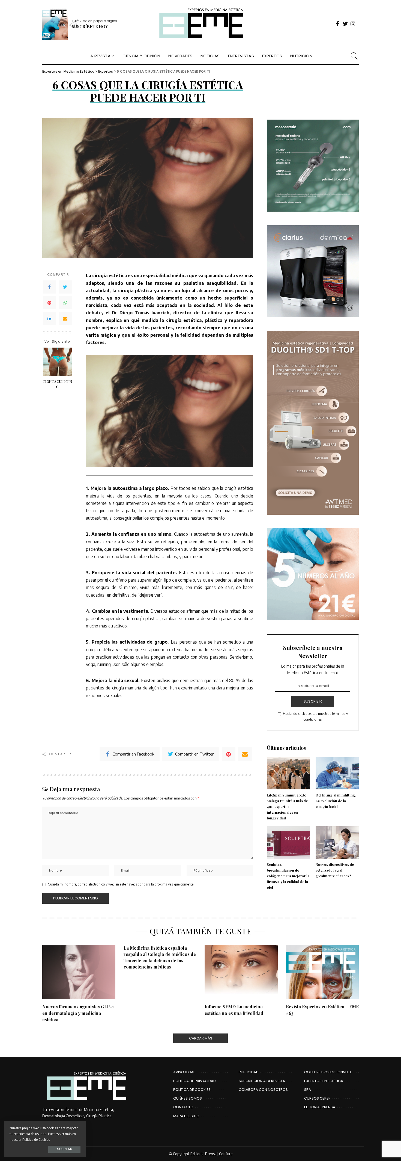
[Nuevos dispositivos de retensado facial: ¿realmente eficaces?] (337, 842)
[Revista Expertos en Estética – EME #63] (322, 972)
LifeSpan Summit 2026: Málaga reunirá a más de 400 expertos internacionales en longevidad (287, 806)
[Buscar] (354, 56)
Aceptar (64, 1149)
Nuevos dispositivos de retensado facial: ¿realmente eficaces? (335, 870)
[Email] (65, 318)
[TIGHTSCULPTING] (57, 362)
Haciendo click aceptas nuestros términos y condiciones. (315, 716)
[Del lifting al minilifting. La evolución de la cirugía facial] (337, 773)
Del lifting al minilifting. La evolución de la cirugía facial (336, 801)
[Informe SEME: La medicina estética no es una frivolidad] (241, 972)
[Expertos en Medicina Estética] (200, 23)
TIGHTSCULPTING (57, 384)
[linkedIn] (49, 318)
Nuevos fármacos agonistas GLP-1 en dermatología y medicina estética (78, 1013)
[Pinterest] (49, 302)
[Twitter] (65, 287)
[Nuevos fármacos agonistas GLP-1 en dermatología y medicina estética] (78, 972)
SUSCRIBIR (313, 701)
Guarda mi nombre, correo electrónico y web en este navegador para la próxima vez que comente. (121, 884)
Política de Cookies (36, 1139)
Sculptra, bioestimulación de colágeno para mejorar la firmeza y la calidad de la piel (288, 876)
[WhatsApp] (65, 302)
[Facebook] (49, 287)
